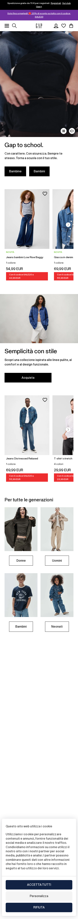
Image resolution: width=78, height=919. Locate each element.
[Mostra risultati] (14, 25)
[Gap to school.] (39, 106)
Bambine (15, 171)
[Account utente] (56, 25)
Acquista (28, 377)
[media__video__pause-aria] (64, 131)
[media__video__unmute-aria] (72, 131)
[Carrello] (71, 25)
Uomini (57, 560)
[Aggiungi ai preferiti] (45, 194)
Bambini (39, 171)
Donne (21, 560)
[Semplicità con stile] (39, 340)
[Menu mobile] (7, 25)
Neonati (57, 626)
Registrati (56, 3)
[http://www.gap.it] (39, 25)
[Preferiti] (63, 25)
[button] (68, 224)
